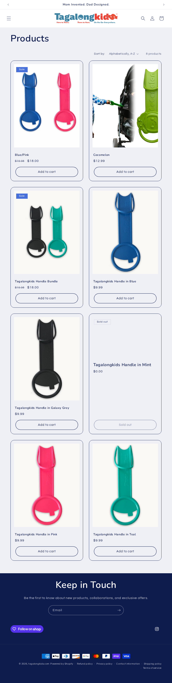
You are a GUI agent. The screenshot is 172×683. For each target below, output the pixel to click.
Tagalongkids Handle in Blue (114, 281)
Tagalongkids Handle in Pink (36, 534)
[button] (8, 18)
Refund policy (85, 664)
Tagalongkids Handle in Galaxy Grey (42, 408)
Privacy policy (104, 664)
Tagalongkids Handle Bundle (36, 281)
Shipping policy (153, 664)
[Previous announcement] (8, 4)
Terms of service (152, 668)
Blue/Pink (22, 155)
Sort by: (99, 53)
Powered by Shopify (61, 664)
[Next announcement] (163, 4)
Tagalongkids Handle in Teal (114, 534)
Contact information (128, 664)
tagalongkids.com (39, 664)
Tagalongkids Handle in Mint (122, 364)
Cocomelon (101, 155)
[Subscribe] (119, 610)
